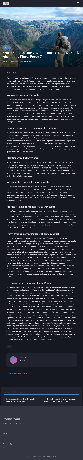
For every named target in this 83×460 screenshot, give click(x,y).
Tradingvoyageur (11, 418)
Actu (7, 47)
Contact (6, 447)
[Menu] (78, 3)
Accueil (8, 72)
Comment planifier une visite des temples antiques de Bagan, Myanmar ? (20, 400)
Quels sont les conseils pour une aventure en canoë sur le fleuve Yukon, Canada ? (60, 400)
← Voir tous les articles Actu (16, 373)
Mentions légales (8, 444)
